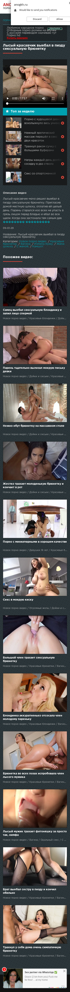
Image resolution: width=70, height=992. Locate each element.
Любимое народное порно (25, 28)
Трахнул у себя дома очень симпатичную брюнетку (32, 949)
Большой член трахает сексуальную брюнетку (29, 659)
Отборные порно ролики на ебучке (31, 30)
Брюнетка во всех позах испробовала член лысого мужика (33, 775)
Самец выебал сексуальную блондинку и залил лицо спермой (32, 312)
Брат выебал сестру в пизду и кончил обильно (29, 891)
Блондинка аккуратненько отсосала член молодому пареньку (32, 717)
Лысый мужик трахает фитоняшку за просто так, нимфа (35, 833)
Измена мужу (43, 244)
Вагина (25, 244)
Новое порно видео (32, 241)
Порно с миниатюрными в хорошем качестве (35, 542)
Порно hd (13, 35)
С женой (22, 246)
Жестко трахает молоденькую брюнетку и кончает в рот (33, 486)
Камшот (37, 246)
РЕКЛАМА (55, 28)
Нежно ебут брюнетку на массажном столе (33, 426)
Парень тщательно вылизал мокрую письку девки (34, 370)
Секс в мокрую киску (18, 600)
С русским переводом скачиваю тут (31, 33)
